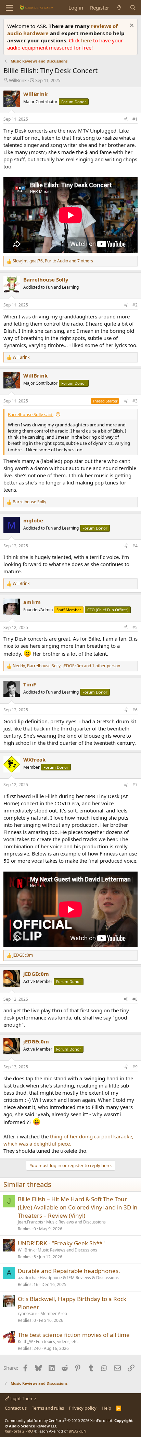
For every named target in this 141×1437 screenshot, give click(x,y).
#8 (135, 999)
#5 (135, 627)
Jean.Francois (30, 1222)
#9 (135, 1067)
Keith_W (25, 1341)
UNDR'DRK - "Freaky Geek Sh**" (61, 1243)
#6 (135, 710)
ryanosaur (27, 1313)
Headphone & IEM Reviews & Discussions (79, 1278)
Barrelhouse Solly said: (30, 414)
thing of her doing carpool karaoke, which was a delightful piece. (68, 1140)
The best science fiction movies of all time (74, 1335)
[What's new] (119, 7)
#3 (135, 401)
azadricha (27, 1278)
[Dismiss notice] (131, 26)
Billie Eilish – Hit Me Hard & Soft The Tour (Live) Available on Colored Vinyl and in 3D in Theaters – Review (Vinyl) (78, 1207)
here (87, 40)
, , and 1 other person (66, 666)
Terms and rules (48, 1408)
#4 (135, 546)
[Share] (125, 119)
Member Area (53, 1313)
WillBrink (18, 80)
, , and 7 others (53, 261)
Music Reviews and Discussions (76, 1222)
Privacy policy (83, 1408)
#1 (135, 119)
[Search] (133, 7)
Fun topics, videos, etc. (57, 1341)
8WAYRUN (77, 1431)
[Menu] (9, 8)
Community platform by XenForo (59, 1420)
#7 (135, 785)
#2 (135, 305)
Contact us (16, 1408)
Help (106, 1408)
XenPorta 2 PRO (19, 1431)
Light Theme (22, 1398)
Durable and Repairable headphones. (69, 1271)
